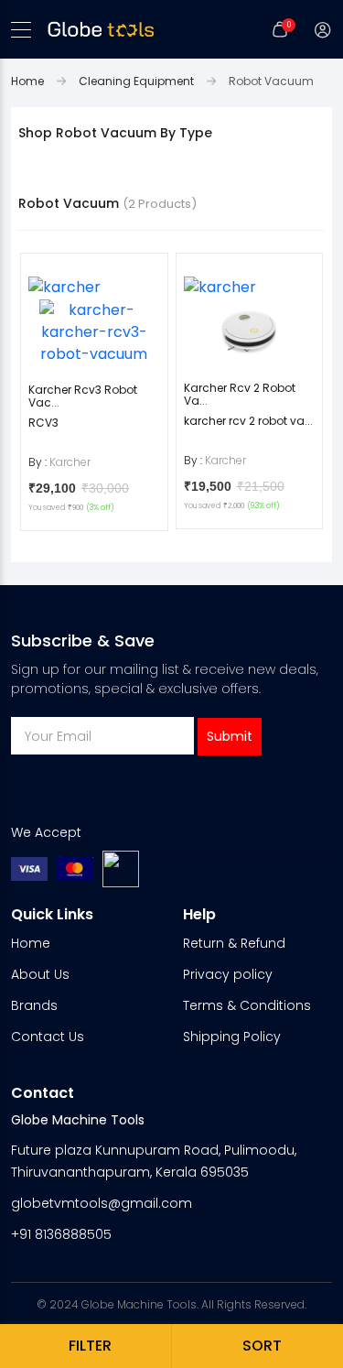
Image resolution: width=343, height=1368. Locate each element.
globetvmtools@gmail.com (101, 1203)
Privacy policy (228, 974)
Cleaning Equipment (136, 81)
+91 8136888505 (61, 1234)
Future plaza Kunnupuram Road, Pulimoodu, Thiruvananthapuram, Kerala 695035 (153, 1161)
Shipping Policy (232, 1036)
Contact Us (47, 1036)
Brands (34, 1005)
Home (27, 81)
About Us (40, 974)
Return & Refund (234, 943)
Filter (90, 1345)
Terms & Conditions (247, 1005)
